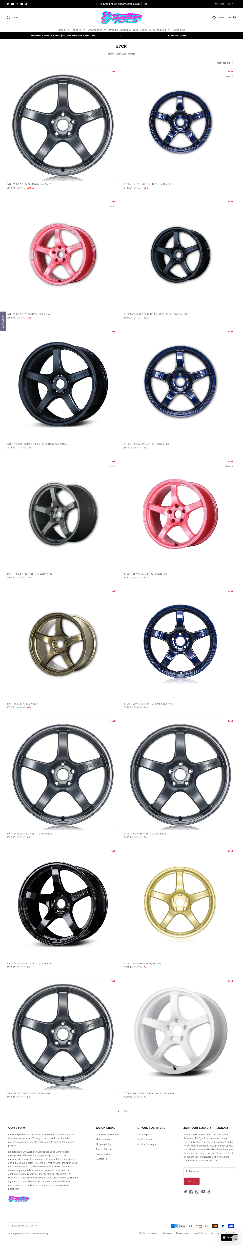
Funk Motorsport (146, 1139)
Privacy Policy (103, 1154)
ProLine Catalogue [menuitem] (120, 29)
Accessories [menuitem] (95, 29)
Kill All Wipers (144, 1134)
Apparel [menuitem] (76, 29)
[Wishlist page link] (214, 17)
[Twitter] (8, 4)
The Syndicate (103, 1139)
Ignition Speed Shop (23, 1234)
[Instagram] (17, 4)
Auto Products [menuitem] (157, 29)
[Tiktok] (26, 4)
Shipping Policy (103, 1144)
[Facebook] (12, 4)
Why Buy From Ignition (107, 1134)
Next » (126, 1110)
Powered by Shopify (40, 1234)
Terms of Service (104, 1149)
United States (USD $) (224, 4)
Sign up (191, 1181)
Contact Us (101, 1159)
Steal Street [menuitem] (140, 29)
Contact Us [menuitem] (179, 29)
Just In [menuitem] (62, 29)
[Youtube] (21, 4)
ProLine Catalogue (146, 1144)
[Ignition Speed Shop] (122, 17)
